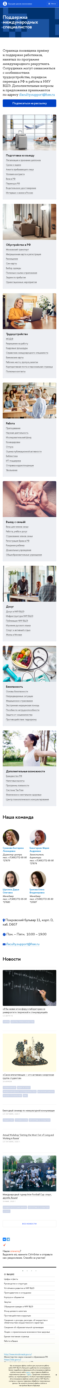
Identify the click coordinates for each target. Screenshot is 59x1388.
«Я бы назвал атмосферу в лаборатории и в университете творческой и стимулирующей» (25, 1010)
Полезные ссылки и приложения (21, 272)
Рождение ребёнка (15, 545)
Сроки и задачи (13, 164)
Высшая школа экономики (20, 3)
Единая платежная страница (16, 1336)
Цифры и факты (11, 1279)
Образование (9, 1088)
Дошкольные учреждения (18, 550)
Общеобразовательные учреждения (24, 554)
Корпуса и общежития (14, 1297)
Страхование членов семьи (19, 536)
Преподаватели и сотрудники (17, 1292)
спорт (6, 1211)
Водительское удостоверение (21, 188)
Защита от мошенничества (19, 714)
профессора (21, 1120)
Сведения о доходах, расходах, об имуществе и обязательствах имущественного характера (25, 1321)
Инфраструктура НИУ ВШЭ (19, 616)
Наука (6, 1022)
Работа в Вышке (11, 1341)
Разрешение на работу (17, 343)
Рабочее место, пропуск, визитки (22, 362)
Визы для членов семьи (17, 526)
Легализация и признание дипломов (23, 160)
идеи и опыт (24, 1088)
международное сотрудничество (19, 1092)
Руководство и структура (15, 1283)
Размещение (12, 258)
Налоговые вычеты (15, 780)
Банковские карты (15, 357)
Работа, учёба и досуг (16, 531)
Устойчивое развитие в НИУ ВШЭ (19, 1288)
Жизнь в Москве (14, 634)
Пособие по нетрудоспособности (22, 710)
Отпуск (9, 446)
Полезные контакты (16, 371)
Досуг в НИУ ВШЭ (15, 611)
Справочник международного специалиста (27, 352)
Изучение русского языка (18, 625)
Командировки (13, 442)
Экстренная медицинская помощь (22, 705)
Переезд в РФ (13, 183)
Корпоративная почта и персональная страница (29, 366)
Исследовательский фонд (18, 437)
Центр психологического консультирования (27, 799)
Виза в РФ (11, 178)
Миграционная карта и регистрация (23, 254)
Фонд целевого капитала (15, 1311)
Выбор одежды (13, 268)
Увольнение (11, 470)
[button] (23, 1271)
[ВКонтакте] (4, 1239)
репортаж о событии (39, 1120)
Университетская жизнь (14, 1207)
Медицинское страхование (19, 700)
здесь (28, 1372)
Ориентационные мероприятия (21, 282)
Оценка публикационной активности (24, 451)
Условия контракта (15, 174)
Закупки (7, 1302)
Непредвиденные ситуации (19, 696)
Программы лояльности (17, 785)
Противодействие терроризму (21, 719)
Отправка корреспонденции (20, 465)
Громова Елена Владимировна (37, 891)
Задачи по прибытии (16, 277)
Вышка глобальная (12, 1096)
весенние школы (46, 1092)
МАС (25, 1096)
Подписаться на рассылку (29, 103)
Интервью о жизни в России (19, 192)
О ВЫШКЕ (9, 1274)
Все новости (29, 1223)
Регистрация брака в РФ (18, 540)
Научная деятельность (17, 432)
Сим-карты (11, 263)
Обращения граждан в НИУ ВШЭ (18, 1306)
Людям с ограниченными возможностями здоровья (27, 1332)
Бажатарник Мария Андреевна (39, 849)
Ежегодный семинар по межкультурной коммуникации (29, 1110)
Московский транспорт (17, 249)
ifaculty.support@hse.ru (37, 94)
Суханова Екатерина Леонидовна (13, 849)
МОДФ (9, 338)
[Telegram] (8, 1239)
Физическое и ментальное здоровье (23, 794)
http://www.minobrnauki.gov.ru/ (18, 1354)
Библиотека (12, 456)
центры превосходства (22, 1022)
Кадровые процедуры (17, 348)
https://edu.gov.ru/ (12, 1359)
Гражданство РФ (14, 776)
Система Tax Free (14, 790)
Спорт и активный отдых (18, 630)
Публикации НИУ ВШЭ (17, 620)
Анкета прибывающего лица (20, 169)
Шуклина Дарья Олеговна (11, 891)
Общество (8, 1120)
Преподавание (13, 428)
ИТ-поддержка (13, 460)
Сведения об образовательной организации (24, 1327)
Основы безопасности (17, 691)
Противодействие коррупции (17, 1315)
